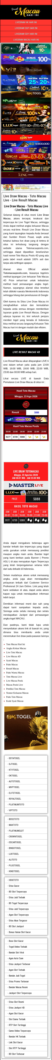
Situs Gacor (14, 886)
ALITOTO (13, 859)
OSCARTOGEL (15, 842)
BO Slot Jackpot (16, 926)
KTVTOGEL (14, 769)
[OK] (26, 728)
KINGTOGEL (14, 871)
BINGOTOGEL (15, 848)
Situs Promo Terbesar (19, 981)
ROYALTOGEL (15, 798)
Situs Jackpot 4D (17, 1007)
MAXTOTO (13, 825)
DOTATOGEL (14, 758)
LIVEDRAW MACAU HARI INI (26, 39)
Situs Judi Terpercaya (19, 909)
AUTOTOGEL (14, 781)
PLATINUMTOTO (16, 804)
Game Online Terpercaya (20, 1030)
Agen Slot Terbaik (17, 970)
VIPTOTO (13, 810)
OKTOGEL (13, 775)
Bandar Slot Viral (16, 952)
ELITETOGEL (14, 793)
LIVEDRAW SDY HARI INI (26, 34)
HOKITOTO (14, 880)
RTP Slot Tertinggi (17, 1025)
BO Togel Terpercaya (18, 903)
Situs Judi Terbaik (17, 897)
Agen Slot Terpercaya (19, 914)
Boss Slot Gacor (16, 941)
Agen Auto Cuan (16, 958)
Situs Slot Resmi (16, 1002)
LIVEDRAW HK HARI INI (26, 22)
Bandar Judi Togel (17, 975)
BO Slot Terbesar (16, 1054)
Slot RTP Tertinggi (17, 1048)
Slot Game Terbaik (17, 1019)
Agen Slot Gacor (16, 1013)
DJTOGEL (13, 764)
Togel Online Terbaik (18, 946)
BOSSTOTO (14, 819)
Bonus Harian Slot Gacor (20, 932)
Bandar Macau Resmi (18, 987)
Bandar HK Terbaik (17, 1036)
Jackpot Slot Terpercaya (20, 993)
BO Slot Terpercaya (18, 891)
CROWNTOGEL (15, 836)
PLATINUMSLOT (16, 830)
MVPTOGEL (14, 787)
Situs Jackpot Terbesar (19, 964)
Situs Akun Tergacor (18, 920)
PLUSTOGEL (14, 865)
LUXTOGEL (14, 854)
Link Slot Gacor (16, 1042)
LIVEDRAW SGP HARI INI (26, 28)
